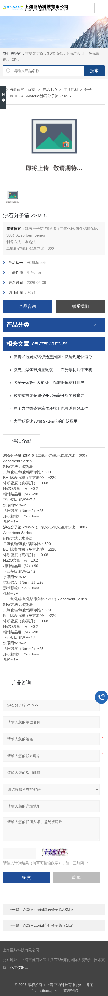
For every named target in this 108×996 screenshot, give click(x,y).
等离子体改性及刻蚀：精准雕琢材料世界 (49, 382)
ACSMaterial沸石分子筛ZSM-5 (48, 909)
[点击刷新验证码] (55, 852)
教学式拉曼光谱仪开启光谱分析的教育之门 (51, 395)
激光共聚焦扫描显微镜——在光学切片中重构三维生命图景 (56, 369)
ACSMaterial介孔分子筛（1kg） (49, 925)
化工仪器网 (19, 968)
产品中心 (49, 90)
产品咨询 (27, 306)
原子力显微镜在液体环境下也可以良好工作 (51, 408)
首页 (32, 90)
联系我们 (80, 306)
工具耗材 (70, 90)
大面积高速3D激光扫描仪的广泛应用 (46, 421)
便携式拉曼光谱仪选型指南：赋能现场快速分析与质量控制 (56, 357)
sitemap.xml (50, 990)
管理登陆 (70, 990)
